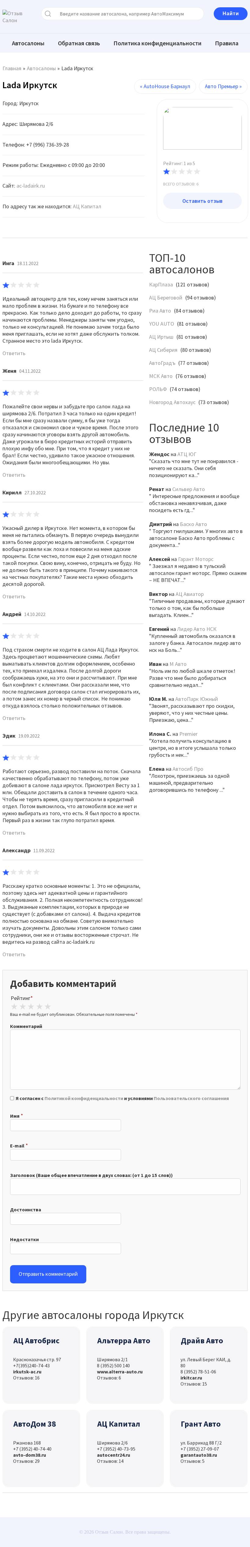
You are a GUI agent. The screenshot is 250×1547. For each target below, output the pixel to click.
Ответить (13, 353)
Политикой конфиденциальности (84, 1098)
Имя (15, 1116)
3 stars (30, 1007)
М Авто (178, 663)
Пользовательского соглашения (191, 1098)
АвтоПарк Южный (196, 698)
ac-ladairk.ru (30, 185)
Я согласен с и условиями (122, 1098)
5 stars (47, 1007)
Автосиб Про (188, 768)
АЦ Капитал (87, 206)
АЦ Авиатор (190, 593)
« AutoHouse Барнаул (165, 86)
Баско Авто (193, 524)
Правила (226, 43)
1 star (14, 1007)
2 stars (22, 1007)
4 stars (39, 1007)
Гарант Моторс (195, 558)
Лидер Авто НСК (196, 628)
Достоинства (25, 1209)
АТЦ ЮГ (186, 454)
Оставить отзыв (202, 200)
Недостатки (24, 1239)
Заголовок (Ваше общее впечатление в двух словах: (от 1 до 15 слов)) (91, 1175)
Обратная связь (79, 43)
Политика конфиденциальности (157, 43)
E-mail (17, 1146)
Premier (188, 733)
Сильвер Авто (188, 489)
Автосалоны (28, 43)
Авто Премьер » (223, 86)
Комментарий (26, 1026)
